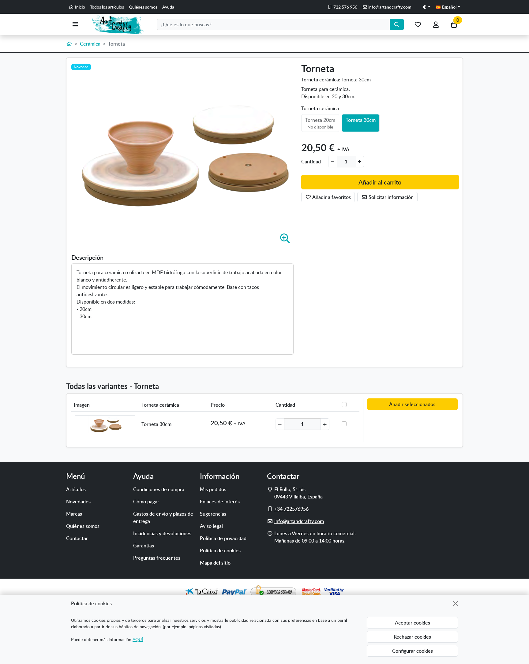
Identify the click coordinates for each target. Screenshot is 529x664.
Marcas (74, 513)
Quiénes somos (143, 7)
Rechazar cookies (412, 636)
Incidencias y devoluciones (162, 533)
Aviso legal (211, 526)
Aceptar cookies (412, 622)
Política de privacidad (223, 538)
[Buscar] (397, 24)
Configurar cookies (412, 650)
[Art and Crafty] (120, 24)
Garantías (143, 545)
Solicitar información (390, 197)
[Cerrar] (455, 603)
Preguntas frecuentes (156, 557)
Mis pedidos (213, 489)
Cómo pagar (146, 501)
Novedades (78, 501)
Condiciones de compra (158, 489)
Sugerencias (213, 513)
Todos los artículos (107, 7)
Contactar (77, 538)
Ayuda (168, 7)
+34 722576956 (291, 508)
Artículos (76, 489)
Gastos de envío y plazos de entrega (163, 517)
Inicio (79, 7)
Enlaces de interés (220, 501)
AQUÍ (138, 639)
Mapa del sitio (215, 562)
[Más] (359, 161)
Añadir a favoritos (331, 197)
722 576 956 (344, 7)
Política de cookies (220, 550)
